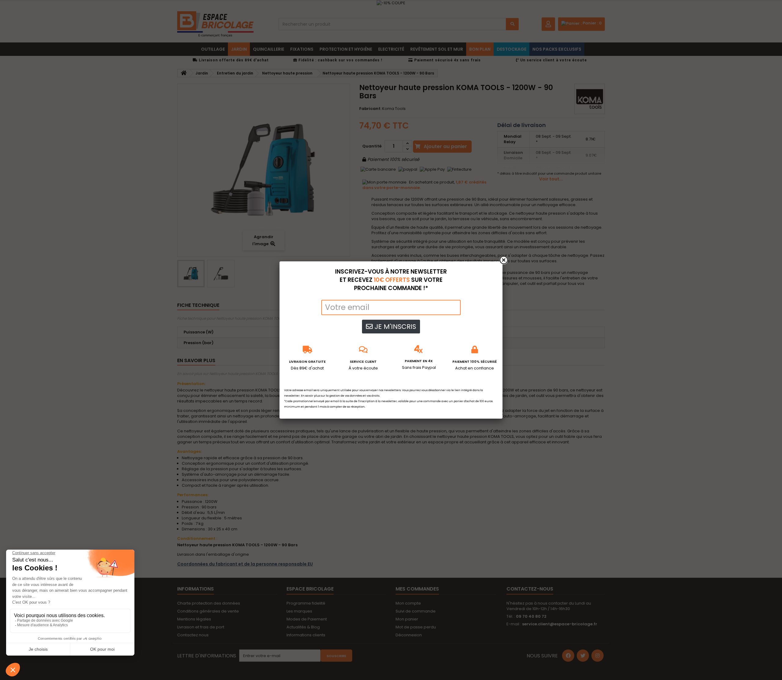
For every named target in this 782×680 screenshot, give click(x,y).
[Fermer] (503, 260)
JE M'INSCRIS (394, 326)
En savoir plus (310, 396)
